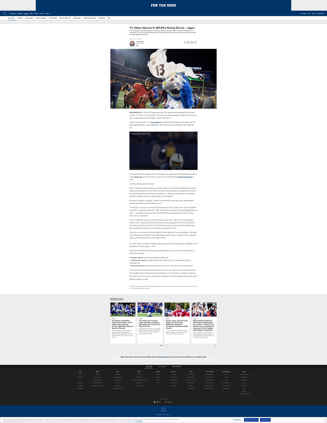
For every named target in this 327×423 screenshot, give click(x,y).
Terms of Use (174, 385)
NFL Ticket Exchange (209, 388)
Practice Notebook (97, 380)
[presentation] (216, 346)
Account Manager (209, 374)
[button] (163, 151)
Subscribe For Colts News (97, 385)
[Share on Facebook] (185, 43)
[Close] (324, 420)
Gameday (191, 385)
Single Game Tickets (209, 380)
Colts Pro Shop (191, 374)
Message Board (226, 382)
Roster (80, 374)
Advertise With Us (174, 380)
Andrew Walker (140, 41)
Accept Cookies (265, 419)
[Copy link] (195, 42)
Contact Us (173, 374)
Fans (244, 382)
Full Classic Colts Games (117, 388)
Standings (80, 382)
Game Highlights (117, 377)
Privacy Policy (173, 382)
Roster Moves (97, 377)
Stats (80, 380)
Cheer (158, 382)
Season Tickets (209, 377)
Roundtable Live (139, 385)
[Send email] (191, 43)
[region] (163, 420)
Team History (80, 388)
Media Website (226, 388)
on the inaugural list (185, 177)
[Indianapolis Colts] (163, 410)
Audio (139, 371)
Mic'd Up (118, 382)
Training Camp (191, 388)
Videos (226, 377)
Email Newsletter (226, 385)
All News (97, 374)
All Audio (139, 374)
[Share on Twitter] (188, 43)
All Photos (158, 374)
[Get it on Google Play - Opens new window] (169, 403)
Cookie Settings (237, 419)
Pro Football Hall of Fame (244, 394)
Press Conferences (117, 380)
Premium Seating (209, 385)
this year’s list (156, 122)
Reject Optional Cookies (251, 419)
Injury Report (80, 385)
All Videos (117, 374)
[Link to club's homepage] (5, 13)
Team (80, 371)
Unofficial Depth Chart (97, 382)
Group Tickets (209, 382)
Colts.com (165, 357)
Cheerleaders (244, 380)
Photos (158, 371)
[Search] (300, 13)
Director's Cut (117, 385)
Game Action (158, 377)
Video (117, 371)
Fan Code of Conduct (191, 380)
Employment (174, 377)
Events (244, 388)
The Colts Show (139, 377)
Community (244, 385)
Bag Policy (191, 382)
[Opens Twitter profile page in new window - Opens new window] (137, 45)
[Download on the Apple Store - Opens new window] (157, 402)
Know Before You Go (244, 374)
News (97, 371)
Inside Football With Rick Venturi (139, 380)
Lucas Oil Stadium (191, 377)
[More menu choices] (51, 13)
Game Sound (139, 382)
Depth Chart (80, 377)
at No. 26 (138, 177)
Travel (158, 380)
